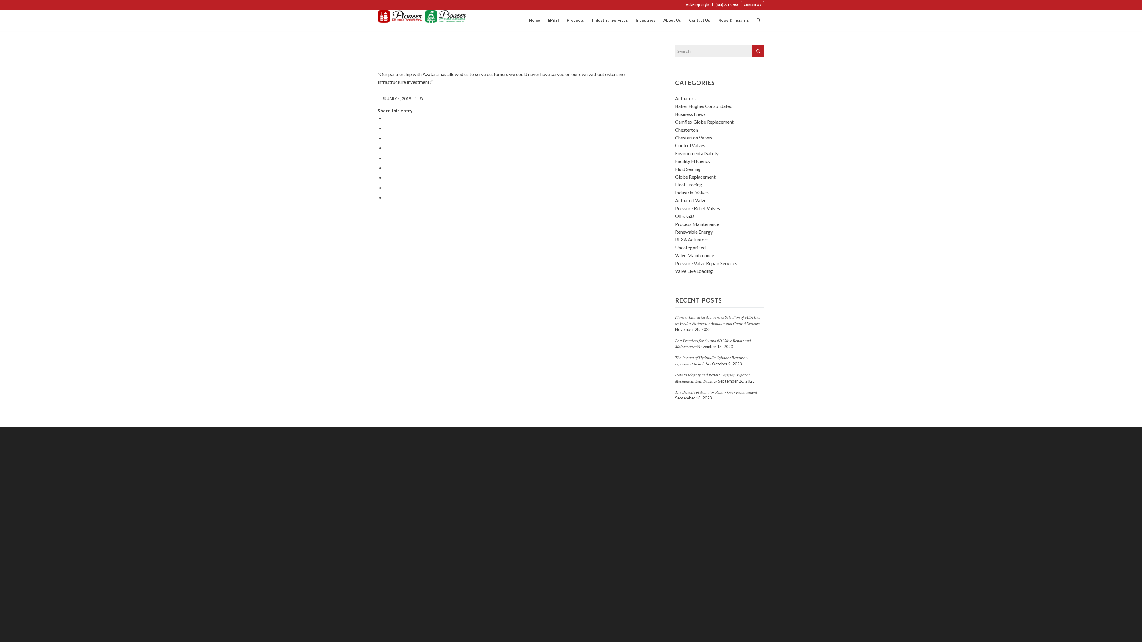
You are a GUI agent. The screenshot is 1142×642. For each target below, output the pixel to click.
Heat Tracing (688, 184)
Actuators (685, 98)
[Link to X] (397, 5)
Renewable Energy (694, 232)
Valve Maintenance (694, 255)
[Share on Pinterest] (386, 147)
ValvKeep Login (697, 5)
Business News (690, 114)
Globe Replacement (695, 177)
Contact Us (752, 5)
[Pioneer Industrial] (422, 20)
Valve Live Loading (694, 271)
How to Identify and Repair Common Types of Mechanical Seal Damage (712, 377)
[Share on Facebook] (386, 118)
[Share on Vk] (386, 177)
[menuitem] (698, 4)
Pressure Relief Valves (697, 208)
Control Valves (690, 145)
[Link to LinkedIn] (388, 5)
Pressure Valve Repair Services (706, 263)
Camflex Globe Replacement (704, 122)
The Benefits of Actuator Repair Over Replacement (716, 392)
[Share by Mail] (386, 197)
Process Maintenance (697, 224)
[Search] (758, 20)
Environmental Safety (697, 153)
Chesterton (686, 130)
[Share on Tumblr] (386, 167)
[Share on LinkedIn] (386, 157)
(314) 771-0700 (727, 5)
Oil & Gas (684, 216)
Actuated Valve (690, 200)
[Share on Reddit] (386, 187)
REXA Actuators (691, 239)
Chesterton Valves (693, 137)
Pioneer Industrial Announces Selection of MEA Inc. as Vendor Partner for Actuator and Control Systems (717, 320)
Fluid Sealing (688, 169)
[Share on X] (386, 127)
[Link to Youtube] (406, 5)
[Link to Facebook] (379, 5)
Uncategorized (690, 247)
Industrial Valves (692, 192)
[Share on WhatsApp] (386, 138)
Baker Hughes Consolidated (703, 106)
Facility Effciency (692, 161)
